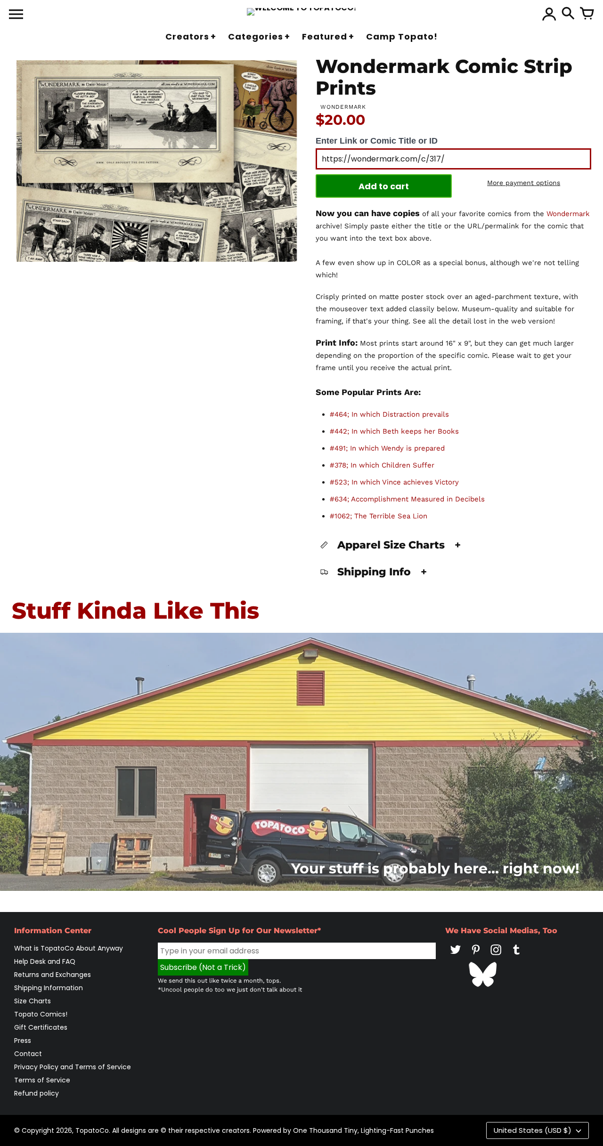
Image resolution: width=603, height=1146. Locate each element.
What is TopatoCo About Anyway (68, 948)
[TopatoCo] (302, 12)
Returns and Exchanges (52, 974)
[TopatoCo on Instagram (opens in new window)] (496, 956)
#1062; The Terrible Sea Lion (378, 516)
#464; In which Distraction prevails (389, 414)
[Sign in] (549, 14)
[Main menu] (16, 15)
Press (22, 1040)
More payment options (523, 182)
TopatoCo (92, 1130)
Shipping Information (48, 988)
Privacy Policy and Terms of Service (72, 1067)
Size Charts (32, 1001)
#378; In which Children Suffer (382, 465)
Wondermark (568, 214)
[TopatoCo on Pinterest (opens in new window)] (476, 956)
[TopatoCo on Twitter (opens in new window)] (456, 956)
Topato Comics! (40, 1014)
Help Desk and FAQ (44, 961)
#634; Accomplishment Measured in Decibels (407, 499)
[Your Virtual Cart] (587, 14)
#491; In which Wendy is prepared (387, 448)
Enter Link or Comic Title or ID (377, 140)
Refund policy (36, 1093)
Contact (28, 1053)
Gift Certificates (40, 1027)
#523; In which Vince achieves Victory (394, 482)
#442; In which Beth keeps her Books (394, 431)
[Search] (568, 14)
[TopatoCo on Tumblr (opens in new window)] (516, 956)
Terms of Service (42, 1080)
